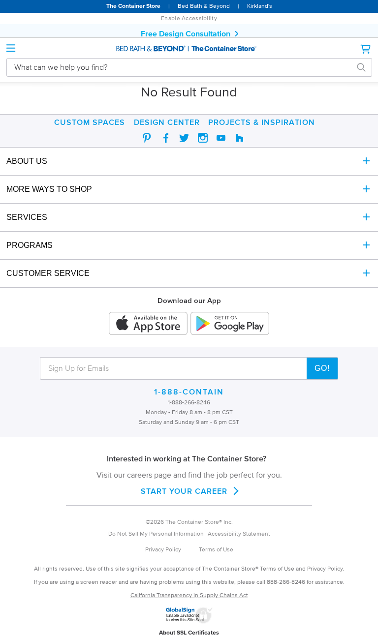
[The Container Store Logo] (189, 49)
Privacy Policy (163, 549)
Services (26, 217)
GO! (322, 368)
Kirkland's (259, 5)
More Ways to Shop (49, 189)
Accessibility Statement (239, 533)
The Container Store (133, 5)
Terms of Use (216, 549)
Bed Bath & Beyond (204, 5)
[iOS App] (148, 324)
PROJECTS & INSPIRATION (261, 122)
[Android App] (229, 324)
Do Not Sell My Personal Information (156, 533)
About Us (26, 161)
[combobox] (182, 67)
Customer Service (48, 273)
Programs (29, 245)
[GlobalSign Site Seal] (189, 621)
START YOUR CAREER (184, 490)
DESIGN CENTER (167, 122)
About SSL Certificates (189, 632)
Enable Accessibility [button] (189, 18)
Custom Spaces (89, 122)
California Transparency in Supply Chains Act (189, 595)
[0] (366, 49)
